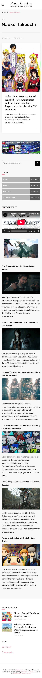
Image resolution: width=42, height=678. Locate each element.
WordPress (17, 674)
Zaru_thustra (21, 3)
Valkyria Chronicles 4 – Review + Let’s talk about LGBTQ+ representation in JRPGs (26, 628)
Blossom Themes (27, 672)
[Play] (4, 231)
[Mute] (34, 231)
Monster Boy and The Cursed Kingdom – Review (27, 614)
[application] (21, 222)
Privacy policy (8, 652)
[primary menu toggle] (3, 5)
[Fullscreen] (38, 231)
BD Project (6, 647)
